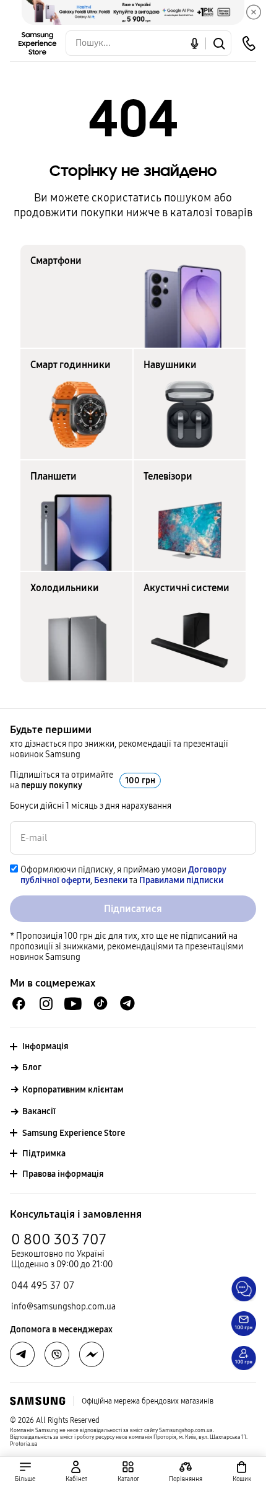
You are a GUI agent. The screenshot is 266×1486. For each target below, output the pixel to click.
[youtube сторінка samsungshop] (73, 1003)
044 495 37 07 (42, 1285)
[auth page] (77, 1471)
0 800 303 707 (58, 1239)
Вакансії (39, 1111)
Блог (31, 1067)
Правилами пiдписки (181, 880)
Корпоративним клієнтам (73, 1089)
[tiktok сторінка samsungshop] (100, 1003)
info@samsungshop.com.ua (63, 1306)
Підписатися (133, 909)
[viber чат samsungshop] (57, 1354)
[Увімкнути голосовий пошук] (194, 43)
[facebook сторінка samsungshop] (91, 1354)
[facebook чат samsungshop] (18, 1003)
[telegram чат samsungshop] (127, 1003)
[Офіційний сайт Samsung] (37, 1401)
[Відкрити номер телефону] (248, 43)
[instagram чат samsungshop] (46, 1003)
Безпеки (110, 880)
